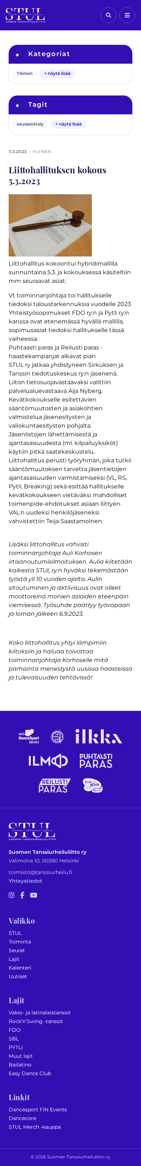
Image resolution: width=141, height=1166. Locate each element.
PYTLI (16, 1047)
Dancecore (22, 1118)
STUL (15, 933)
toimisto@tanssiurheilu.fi (40, 872)
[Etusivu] (25, 15)
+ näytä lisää (57, 73)
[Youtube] (33, 896)
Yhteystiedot (25, 881)
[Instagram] (11, 896)
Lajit (14, 959)
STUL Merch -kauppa (35, 1127)
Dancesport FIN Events (38, 1110)
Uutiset (18, 976)
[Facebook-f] (22, 896)
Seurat (17, 950)
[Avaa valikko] (127, 15)
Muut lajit (21, 1056)
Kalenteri (20, 968)
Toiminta (20, 942)
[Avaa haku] (108, 15)
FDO (15, 1030)
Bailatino (20, 1065)
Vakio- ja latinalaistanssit (40, 1013)
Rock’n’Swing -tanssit (36, 1021)
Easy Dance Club (30, 1073)
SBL (14, 1039)
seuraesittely (30, 124)
